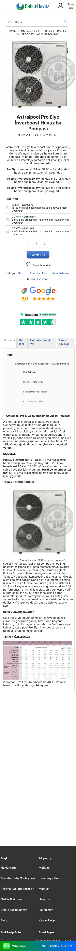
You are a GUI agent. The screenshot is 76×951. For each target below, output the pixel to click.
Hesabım (44, 899)
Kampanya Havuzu (51, 878)
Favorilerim (46, 909)
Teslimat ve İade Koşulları (17, 888)
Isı (33, 31)
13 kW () (39, 207)
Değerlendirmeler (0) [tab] (41, 342)
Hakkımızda (9, 867)
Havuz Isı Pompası (29, 273)
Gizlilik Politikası (11, 899)
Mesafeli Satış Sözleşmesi (18, 878)
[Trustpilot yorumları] (38, 319)
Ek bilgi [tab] (21, 342)
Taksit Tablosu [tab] (64, 342)
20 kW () (40, 219)
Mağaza (44, 867)
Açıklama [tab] (9, 340)
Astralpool (42, 279)
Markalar (44, 888)
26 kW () (40, 231)
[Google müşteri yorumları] (38, 294)
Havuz (12, 31)
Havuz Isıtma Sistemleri (56, 273)
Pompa (24, 31)
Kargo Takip (47, 920)
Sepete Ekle (38, 254)
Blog (4, 920)
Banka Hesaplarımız (14, 909)
